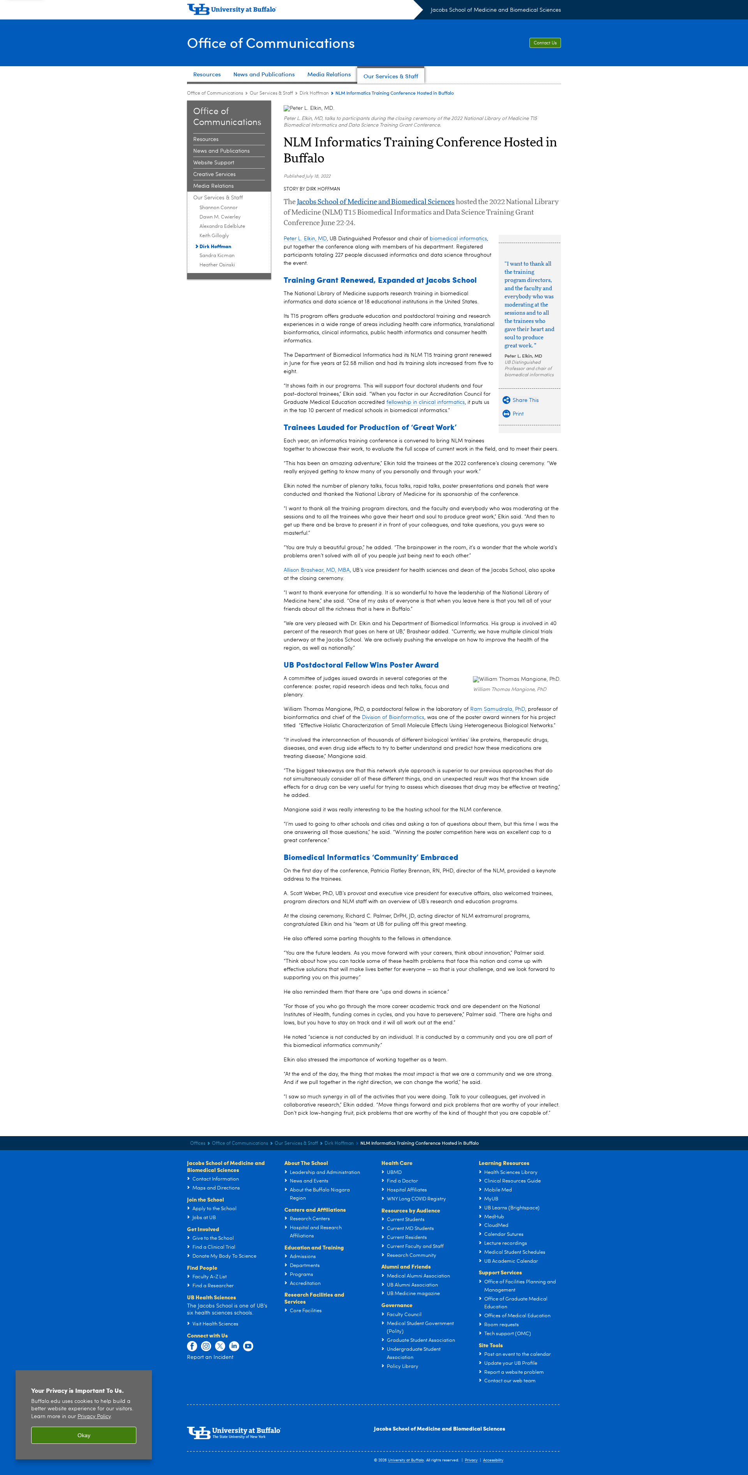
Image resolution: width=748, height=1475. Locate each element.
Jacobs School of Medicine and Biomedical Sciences (496, 10)
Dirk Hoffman (314, 93)
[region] (84, 1414)
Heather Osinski (217, 265)
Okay (84, 1435)
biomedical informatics (458, 238)
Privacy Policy (94, 1417)
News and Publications (221, 151)
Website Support (213, 163)
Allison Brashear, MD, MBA (317, 570)
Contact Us (545, 43)
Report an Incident (210, 1357)
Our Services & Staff (271, 93)
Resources (206, 139)
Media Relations (213, 186)
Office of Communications (271, 42)
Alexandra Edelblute (222, 226)
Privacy (471, 1460)
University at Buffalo (406, 1460)
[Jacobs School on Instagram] (206, 1346)
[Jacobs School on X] (220, 1346)
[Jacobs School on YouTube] (248, 1346)
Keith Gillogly (214, 235)
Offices (197, 1143)
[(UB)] (305, 11)
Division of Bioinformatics (393, 717)
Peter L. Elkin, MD (523, 355)
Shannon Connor (218, 207)
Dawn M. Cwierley (220, 217)
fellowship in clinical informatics (425, 402)
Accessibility (493, 1460)
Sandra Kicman (217, 255)
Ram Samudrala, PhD (497, 709)
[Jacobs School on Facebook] (192, 1346)
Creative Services (214, 174)
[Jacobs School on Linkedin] (234, 1346)
